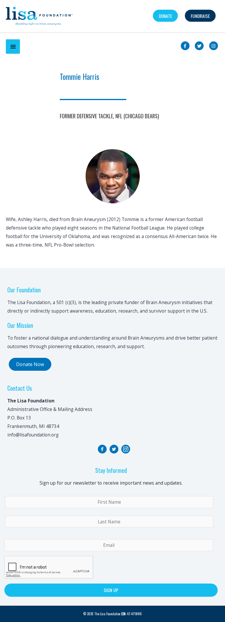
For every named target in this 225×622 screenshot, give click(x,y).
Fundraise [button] (200, 16)
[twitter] (201, 45)
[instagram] (214, 45)
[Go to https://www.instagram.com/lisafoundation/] (125, 449)
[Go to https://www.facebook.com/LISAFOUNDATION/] (102, 449)
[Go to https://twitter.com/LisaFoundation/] (114, 449)
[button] (30, 364)
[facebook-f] (187, 45)
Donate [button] (165, 16)
